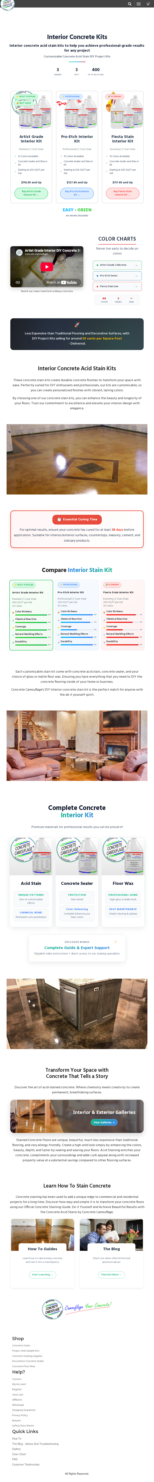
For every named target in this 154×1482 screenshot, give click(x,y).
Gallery (16, 1449)
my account (19, 1384)
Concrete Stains (21, 1346)
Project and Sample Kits (25, 1351)
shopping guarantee (23, 1410)
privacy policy (20, 1415)
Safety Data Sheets (23, 1426)
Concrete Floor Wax (23, 1366)
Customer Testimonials (25, 1464)
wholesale (18, 1405)
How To (16, 1438)
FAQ (14, 1459)
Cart (148, 4)
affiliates (17, 1400)
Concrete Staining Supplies (27, 1356)
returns (16, 1421)
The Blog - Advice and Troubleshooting (35, 1444)
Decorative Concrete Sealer (28, 1361)
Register (17, 1389)
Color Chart (19, 1454)
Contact (17, 1379)
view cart (17, 1395)
